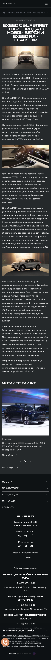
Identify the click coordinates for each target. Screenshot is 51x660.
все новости (8, 467)
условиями (34, 641)
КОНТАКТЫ (8, 507)
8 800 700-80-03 (25, 526)
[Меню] (46, 3)
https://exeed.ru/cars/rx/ (22, 371)
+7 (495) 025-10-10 (25, 583)
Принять (11, 653)
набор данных (24, 636)
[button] (47, 630)
